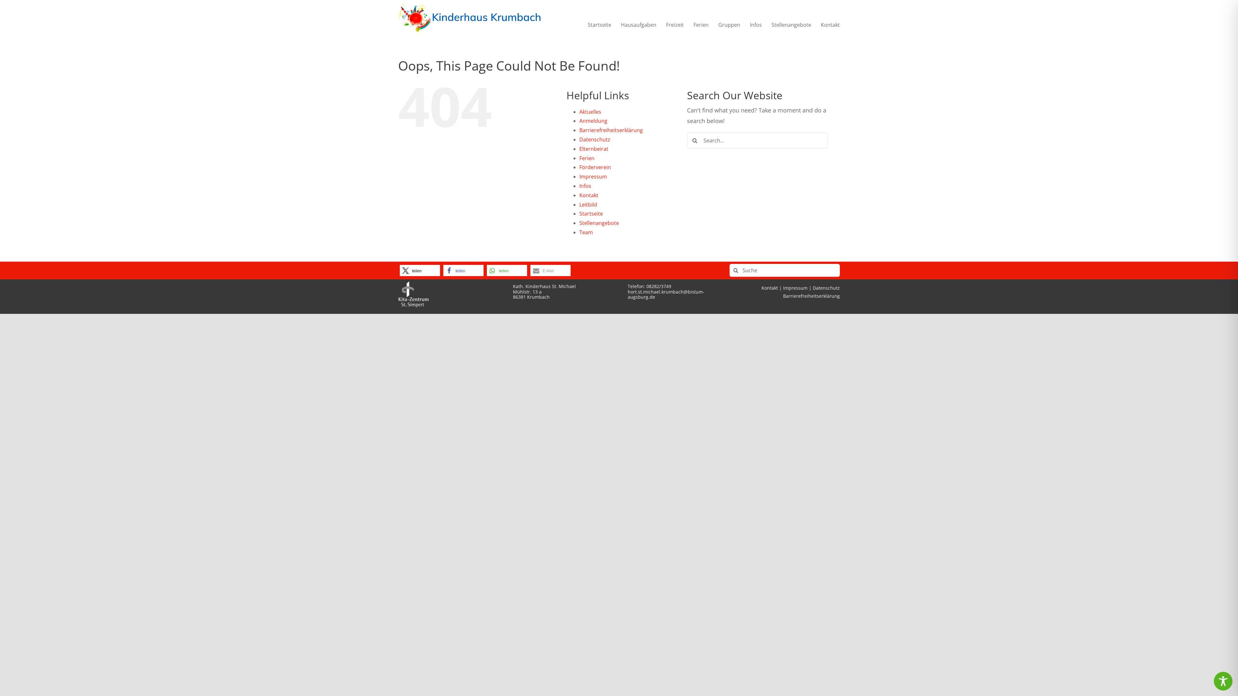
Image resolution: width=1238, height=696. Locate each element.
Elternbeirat (593, 148)
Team (586, 232)
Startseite (591, 213)
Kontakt (588, 195)
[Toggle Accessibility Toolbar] (1223, 681)
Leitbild (588, 204)
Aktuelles (590, 111)
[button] (420, 270)
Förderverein (595, 167)
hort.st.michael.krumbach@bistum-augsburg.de (666, 294)
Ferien (586, 158)
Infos (585, 185)
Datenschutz (594, 139)
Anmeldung (593, 120)
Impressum (593, 176)
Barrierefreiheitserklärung (611, 130)
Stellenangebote (599, 223)
